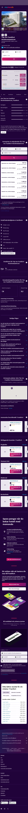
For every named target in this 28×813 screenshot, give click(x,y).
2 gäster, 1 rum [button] (6, 55)
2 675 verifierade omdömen (13, 47)
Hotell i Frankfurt (16, 749)
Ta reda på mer (5, 204)
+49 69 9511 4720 (5, 45)
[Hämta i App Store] (12, 803)
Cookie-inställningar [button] (5, 210)
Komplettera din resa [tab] (16, 695)
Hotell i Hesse (9, 749)
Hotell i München (6, 706)
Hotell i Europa (14, 748)
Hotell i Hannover (6, 717)
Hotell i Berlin (5, 702)
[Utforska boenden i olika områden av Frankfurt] (26, 440)
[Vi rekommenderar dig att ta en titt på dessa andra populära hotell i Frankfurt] (26, 417)
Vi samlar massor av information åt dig (11, 740)
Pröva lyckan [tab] (6, 695)
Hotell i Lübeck (6, 707)
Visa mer (24, 444)
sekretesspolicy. (5, 674)
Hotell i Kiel (5, 721)
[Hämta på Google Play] (4, 803)
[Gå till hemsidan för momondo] (9, 7)
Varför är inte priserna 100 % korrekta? (11, 743)
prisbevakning (10, 551)
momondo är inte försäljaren (9, 738)
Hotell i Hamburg (6, 704)
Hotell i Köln (5, 709)
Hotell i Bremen (6, 719)
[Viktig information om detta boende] (26, 281)
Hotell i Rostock (6, 713)
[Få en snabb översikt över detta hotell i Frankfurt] (26, 99)
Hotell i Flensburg (6, 715)
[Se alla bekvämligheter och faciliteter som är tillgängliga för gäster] (26, 220)
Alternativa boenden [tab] (16, 692)
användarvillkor (24, 673)
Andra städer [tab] (6, 692)
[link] (16, 455)
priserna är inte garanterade (7, 734)
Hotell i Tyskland (21, 748)
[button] (2, 7)
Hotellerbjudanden (5, 748)
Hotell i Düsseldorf (7, 711)
